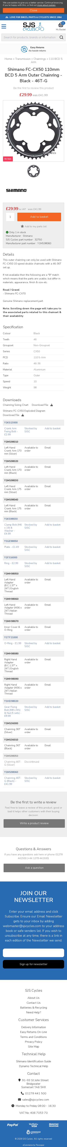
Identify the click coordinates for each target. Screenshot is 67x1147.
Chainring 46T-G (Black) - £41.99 (12, 781)
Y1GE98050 (11, 541)
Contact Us (34, 1003)
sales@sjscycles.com (35, 1100)
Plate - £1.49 (11, 547)
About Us (33, 998)
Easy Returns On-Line (33, 1032)
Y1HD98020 (11, 701)
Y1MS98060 (11, 772)
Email (48, 447)
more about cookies (46, 5)
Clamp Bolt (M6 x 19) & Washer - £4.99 (13, 529)
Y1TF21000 (11, 637)
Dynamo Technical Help (33, 1066)
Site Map (33, 1047)
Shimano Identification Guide (33, 1061)
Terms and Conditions (33, 1037)
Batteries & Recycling (33, 1008)
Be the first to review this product (33, 88)
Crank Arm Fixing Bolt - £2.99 (11, 431)
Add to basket (52, 428)
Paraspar (40, 1145)
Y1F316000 (10, 557)
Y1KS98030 (11, 519)
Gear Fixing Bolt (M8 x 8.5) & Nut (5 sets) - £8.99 (12, 711)
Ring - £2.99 (11, 563)
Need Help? (33, 1012)
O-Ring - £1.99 (12, 643)
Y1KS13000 (11, 422)
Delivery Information (33, 1027)
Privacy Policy (33, 1042)
